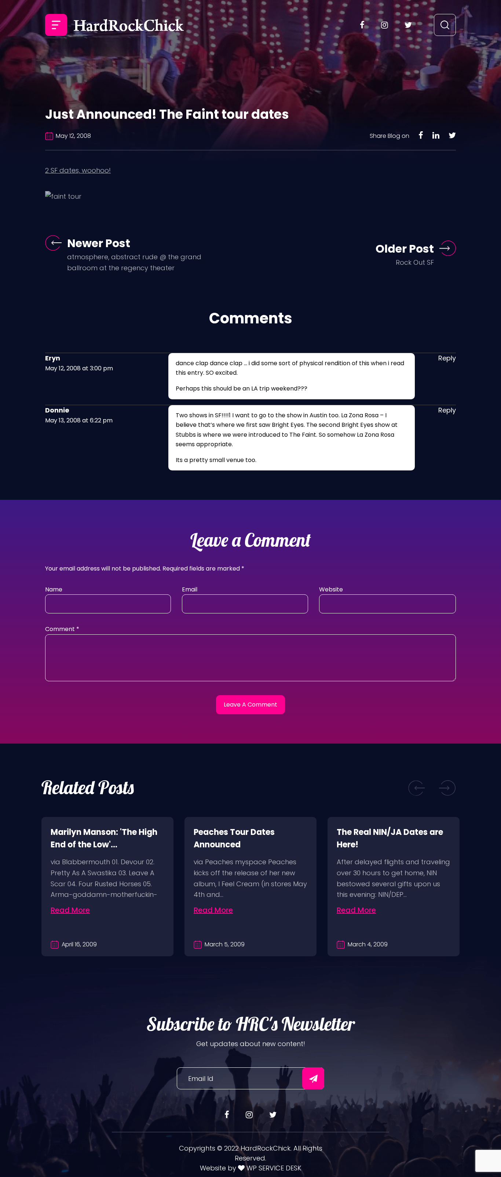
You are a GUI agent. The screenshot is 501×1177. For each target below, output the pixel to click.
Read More (70, 910)
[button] (416, 788)
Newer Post (98, 243)
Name (53, 589)
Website (331, 589)
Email (189, 589)
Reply (447, 358)
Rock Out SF (415, 262)
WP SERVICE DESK (273, 1168)
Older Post (405, 249)
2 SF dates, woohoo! (78, 170)
